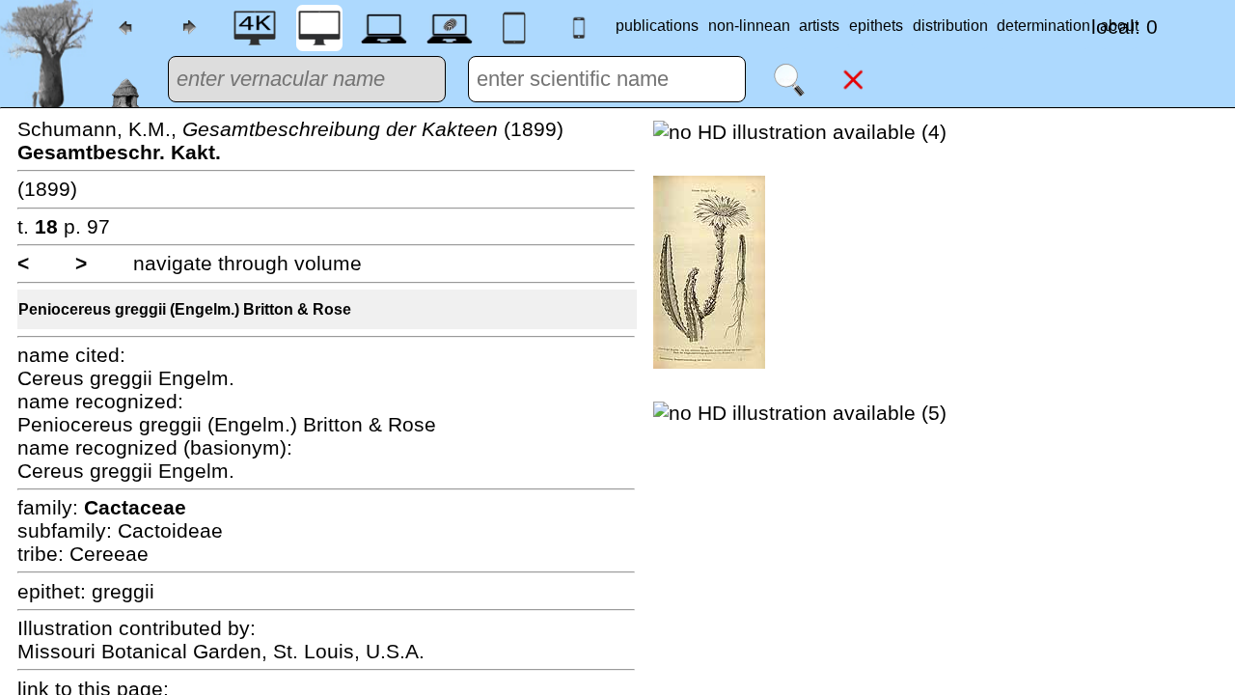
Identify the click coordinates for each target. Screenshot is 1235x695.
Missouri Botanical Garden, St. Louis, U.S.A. (221, 651)
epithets (876, 25)
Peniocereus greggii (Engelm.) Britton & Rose (184, 309)
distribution (950, 25)
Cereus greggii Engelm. (125, 378)
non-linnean (749, 25)
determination (1043, 25)
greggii (123, 591)
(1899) (47, 189)
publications (657, 25)
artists (819, 25)
